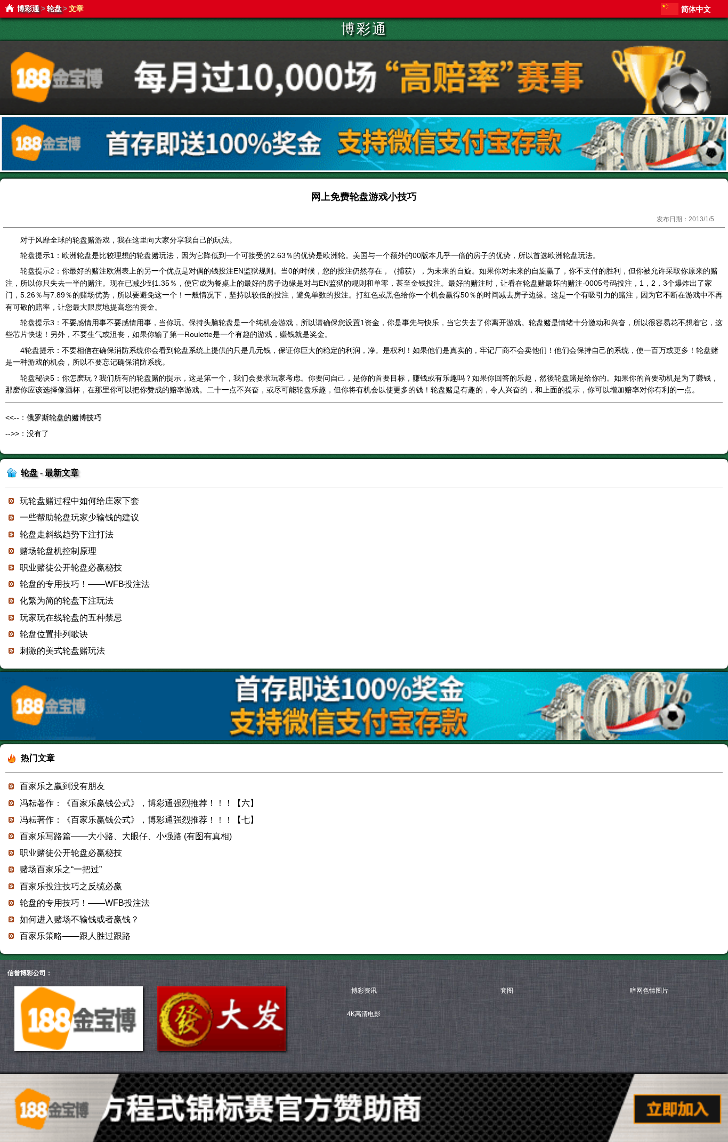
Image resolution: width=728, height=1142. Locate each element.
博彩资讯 (364, 990)
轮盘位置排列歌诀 (54, 634)
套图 (506, 990)
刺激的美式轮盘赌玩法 (62, 650)
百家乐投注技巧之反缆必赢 (71, 886)
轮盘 (54, 8)
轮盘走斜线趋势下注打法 (67, 534)
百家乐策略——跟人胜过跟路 (75, 935)
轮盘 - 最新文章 (50, 472)
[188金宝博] (78, 1048)
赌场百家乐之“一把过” (61, 869)
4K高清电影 (364, 1014)
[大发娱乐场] (221, 1048)
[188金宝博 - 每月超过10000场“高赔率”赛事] (364, 112)
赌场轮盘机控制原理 (58, 551)
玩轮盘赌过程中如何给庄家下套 (79, 500)
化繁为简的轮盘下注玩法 (67, 600)
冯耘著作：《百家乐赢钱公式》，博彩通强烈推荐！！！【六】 (139, 803)
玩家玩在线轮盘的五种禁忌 (71, 617)
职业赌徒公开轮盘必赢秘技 (71, 567)
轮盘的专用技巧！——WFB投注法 (85, 584)
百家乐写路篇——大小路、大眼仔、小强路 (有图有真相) (126, 836)
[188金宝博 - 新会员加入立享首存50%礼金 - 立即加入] (364, 738)
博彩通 (28, 8)
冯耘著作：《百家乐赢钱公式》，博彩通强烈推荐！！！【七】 (139, 819)
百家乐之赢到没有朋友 (62, 786)
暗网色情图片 (649, 990)
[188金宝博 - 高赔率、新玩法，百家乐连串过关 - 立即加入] (364, 170)
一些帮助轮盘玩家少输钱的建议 (79, 517)
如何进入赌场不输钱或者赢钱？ (79, 919)
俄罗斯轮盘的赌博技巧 (64, 417)
